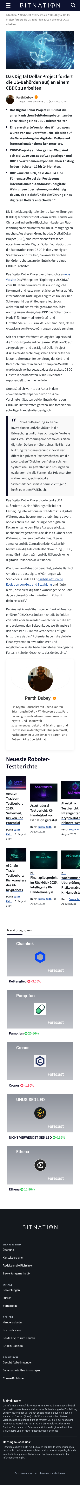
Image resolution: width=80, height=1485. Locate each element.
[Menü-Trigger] (8, 5)
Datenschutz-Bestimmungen (21, 1370)
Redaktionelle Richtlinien (18, 1265)
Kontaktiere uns (13, 1257)
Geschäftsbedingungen (17, 1362)
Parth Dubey (38, 698)
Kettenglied (18, 981)
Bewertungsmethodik (16, 1273)
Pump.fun (16, 1033)
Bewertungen (11, 1290)
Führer (7, 1297)
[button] (73, 6)
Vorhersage (10, 1305)
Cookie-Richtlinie (13, 1378)
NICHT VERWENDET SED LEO (30, 1137)
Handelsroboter (12, 1322)
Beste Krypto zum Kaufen (19, 1338)
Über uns (8, 1249)
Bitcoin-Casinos (13, 1345)
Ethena (14, 1189)
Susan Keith (45, 827)
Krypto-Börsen (12, 1330)
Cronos (14, 1085)
